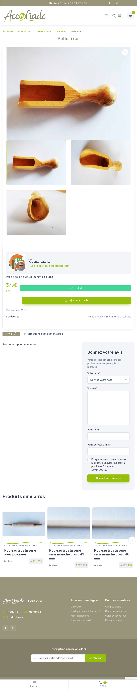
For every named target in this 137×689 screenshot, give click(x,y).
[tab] (11, 334)
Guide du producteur (116, 611)
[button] (114, 16)
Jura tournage (15, 545)
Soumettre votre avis (108, 478)
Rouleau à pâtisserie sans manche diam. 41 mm (66, 554)
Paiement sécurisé (81, 620)
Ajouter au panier (79, 300)
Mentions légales (80, 615)
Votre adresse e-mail (99, 444)
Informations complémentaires (43, 333)
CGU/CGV (76, 606)
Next (132, 540)
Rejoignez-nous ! (114, 620)
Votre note (93, 373)
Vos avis (92, 388)
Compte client (113, 606)
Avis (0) (11, 333)
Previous (5, 540)
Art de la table (44, 31)
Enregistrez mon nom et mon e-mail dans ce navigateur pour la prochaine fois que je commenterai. (108, 464)
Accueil (9, 31)
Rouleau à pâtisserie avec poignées (20, 552)
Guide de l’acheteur (115, 615)
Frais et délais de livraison (69, 3)
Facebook (110, 3)
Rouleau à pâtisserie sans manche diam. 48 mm (111, 554)
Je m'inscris (95, 658)
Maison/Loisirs (25, 31)
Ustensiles (61, 31)
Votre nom (93, 429)
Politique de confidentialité (85, 611)
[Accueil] (120, 16)
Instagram (116, 3)
